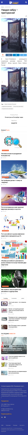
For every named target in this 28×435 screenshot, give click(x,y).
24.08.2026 (5, 352)
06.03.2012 (3, 16)
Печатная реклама (18, 106)
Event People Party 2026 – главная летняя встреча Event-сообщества (12, 349)
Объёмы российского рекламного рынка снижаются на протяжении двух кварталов (13, 262)
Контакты (22, 425)
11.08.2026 (4, 184)
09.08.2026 (4, 211)
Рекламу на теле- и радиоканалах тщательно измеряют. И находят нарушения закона (18, 319)
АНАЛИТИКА (7, 7)
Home (2, 7)
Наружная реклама (7, 106)
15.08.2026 (4, 157)
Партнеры (8, 425)
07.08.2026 (4, 238)
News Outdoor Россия (10, 104)
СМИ (2, 425)
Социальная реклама (7, 108)
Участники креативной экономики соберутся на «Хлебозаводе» (15, 365)
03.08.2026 (4, 266)
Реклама (15, 425)
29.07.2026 (4, 293)
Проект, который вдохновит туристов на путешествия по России (16, 310)
